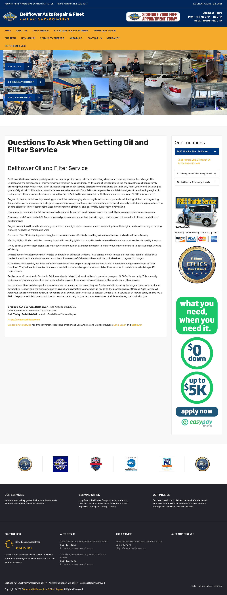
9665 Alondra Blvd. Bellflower (192, 151)
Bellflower (136, 324)
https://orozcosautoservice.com (76, 548)
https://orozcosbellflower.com (24, 319)
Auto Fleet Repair (105, 30)
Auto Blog (75, 38)
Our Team (10, 38)
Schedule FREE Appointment (71, 30)
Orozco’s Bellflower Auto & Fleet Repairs (43, 589)
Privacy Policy (205, 586)
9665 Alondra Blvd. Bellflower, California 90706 (139, 541)
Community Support (52, 38)
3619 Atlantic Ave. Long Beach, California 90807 (84, 541)
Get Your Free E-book (20, 97)
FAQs (193, 586)
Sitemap (218, 586)
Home (8, 30)
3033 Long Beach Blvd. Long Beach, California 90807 (83, 556)
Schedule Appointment (21, 82)
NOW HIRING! (28, 38)
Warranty (113, 38)
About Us (21, 30)
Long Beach (119, 324)
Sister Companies (15, 46)
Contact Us (95, 38)
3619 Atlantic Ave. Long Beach (193, 182)
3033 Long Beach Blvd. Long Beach (194, 173)
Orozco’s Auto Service (19, 324)
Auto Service (41, 30)
